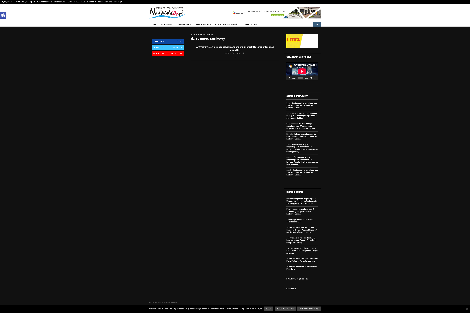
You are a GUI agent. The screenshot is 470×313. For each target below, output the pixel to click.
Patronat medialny (95, 2)
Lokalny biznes (250, 24)
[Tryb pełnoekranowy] (315, 78)
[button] (3, 15)
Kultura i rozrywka (44, 2)
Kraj (154, 24)
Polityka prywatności (309, 309)
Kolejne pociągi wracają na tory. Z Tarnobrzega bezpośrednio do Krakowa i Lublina (301, 105)
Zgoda (268, 309)
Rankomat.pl (291, 289)
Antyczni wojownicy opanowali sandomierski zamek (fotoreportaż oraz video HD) (235, 48)
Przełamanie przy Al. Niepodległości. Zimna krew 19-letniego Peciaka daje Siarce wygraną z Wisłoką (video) (301, 201)
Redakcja (118, 2)
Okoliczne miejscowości (226, 24)
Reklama (108, 2)
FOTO (69, 2)
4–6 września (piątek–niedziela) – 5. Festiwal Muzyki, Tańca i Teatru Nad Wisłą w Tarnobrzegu (301, 240)
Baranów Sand (202, 24)
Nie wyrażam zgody (285, 309)
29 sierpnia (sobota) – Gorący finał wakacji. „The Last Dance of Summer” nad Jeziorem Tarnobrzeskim (301, 229)
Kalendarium (59, 2)
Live (83, 2)
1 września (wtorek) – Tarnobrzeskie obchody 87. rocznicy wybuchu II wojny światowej (301, 250)
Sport (32, 2)
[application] (302, 71)
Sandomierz (183, 24)
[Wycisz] (311, 78)
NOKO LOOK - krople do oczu (297, 279)
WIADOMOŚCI (22, 2)
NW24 (228, 53)
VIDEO (76, 2)
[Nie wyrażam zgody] (467, 309)
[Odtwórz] (289, 78)
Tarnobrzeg (166, 24)
